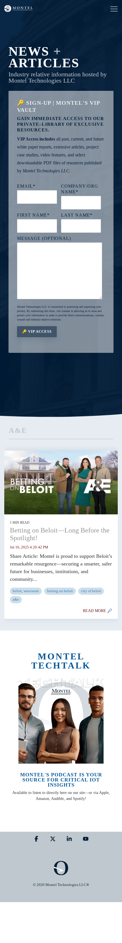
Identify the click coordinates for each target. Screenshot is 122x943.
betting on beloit (60, 591)
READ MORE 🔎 (97, 611)
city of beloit (91, 591)
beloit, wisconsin (26, 591)
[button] (114, 8)
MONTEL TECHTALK (61, 660)
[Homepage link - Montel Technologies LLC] (61, 872)
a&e (16, 600)
